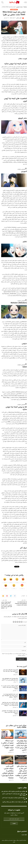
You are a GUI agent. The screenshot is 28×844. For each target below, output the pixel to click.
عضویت (14, 823)
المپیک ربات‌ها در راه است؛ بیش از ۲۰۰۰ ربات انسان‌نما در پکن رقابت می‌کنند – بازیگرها (9, 687)
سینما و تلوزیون (14, 9)
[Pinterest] (7, 595)
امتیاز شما (25, 622)
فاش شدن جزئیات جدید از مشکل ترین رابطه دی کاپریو (14, 802)
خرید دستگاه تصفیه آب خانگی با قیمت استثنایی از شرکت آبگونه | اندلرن (7, 745)
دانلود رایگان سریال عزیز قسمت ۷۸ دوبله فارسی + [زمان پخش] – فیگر (13, 794)
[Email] (3, 595)
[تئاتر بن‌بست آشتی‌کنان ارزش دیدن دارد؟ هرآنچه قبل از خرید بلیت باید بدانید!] (23, 672)
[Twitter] (10, 595)
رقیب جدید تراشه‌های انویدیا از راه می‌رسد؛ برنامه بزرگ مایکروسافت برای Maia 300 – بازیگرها (10, 695)
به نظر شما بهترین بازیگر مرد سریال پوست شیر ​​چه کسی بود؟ (13, 798)
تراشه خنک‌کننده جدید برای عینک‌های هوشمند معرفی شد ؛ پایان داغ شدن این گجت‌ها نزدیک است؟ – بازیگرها (9, 704)
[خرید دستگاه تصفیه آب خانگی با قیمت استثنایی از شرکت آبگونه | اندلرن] (7, 734)
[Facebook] (14, 595)
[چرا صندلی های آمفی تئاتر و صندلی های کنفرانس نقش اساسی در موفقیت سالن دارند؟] (21, 759)
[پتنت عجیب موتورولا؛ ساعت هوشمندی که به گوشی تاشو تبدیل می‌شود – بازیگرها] (23, 713)
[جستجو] (2, 2)
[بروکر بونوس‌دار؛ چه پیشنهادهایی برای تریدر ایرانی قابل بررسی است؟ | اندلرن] (23, 680)
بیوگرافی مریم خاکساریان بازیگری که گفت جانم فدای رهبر (13, 791)
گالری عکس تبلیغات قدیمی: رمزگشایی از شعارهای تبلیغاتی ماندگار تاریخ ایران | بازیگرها (7, 772)
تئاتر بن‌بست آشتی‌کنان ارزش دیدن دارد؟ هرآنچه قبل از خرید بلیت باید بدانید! (10, 671)
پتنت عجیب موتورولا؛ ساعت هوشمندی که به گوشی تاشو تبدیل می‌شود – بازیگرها (10, 712)
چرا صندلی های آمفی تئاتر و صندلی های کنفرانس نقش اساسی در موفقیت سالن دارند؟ (21, 772)
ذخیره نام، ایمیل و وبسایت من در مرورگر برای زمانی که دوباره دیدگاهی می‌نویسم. (13, 654)
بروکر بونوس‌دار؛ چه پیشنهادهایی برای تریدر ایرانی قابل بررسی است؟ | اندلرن (10, 679)
